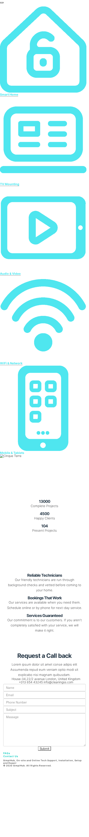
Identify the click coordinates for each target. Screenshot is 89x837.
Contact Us (10, 756)
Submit (44, 748)
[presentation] (1, 2)
